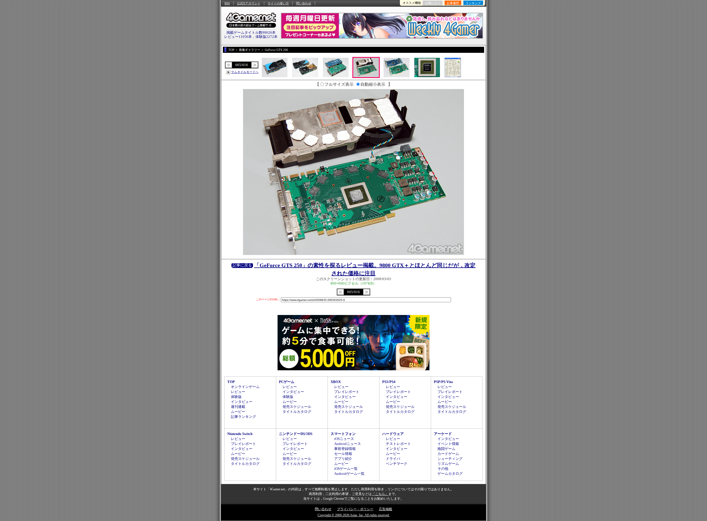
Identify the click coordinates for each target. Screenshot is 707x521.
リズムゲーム (448, 464)
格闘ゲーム (446, 449)
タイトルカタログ (297, 412)
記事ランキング (243, 417)
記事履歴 (453, 3)
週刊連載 (238, 407)
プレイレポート (346, 392)
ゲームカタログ (450, 473)
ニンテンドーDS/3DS (295, 434)
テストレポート (398, 444)
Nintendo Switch (239, 434)
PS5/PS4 (388, 382)
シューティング (450, 459)
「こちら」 (380, 494)
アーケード (443, 434)
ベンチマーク (396, 464)
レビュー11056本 (238, 37)
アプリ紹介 (343, 459)
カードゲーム (448, 454)
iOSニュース (344, 439)
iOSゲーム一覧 (346, 469)
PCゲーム (286, 382)
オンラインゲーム (245, 387)
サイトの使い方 (278, 3)
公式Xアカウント (248, 3)
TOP (231, 382)
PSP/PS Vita (443, 382)
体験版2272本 (266, 37)
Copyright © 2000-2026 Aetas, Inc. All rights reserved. (354, 515)
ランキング (473, 3)
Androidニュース (347, 444)
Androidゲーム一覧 (349, 473)
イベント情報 (448, 444)
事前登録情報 (345, 449)
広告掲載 (385, 509)
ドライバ (393, 459)
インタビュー (241, 402)
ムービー (238, 412)
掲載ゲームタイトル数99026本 (251, 32)
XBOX (336, 382)
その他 (442, 469)
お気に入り (432, 3)
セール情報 (343, 454)
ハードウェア (393, 434)
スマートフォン (343, 434)
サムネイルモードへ (244, 72)
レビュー (238, 392)
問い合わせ (303, 3)
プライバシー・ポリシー (355, 509)
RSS (227, 3)
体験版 (236, 397)
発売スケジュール (297, 407)
